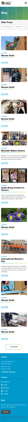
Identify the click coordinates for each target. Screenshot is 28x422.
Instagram (6, 387)
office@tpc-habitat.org (8, 372)
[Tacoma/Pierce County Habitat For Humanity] (6, 3)
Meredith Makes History (13, 151)
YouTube (5, 390)
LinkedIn (5, 393)
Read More (4, 62)
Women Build (7, 56)
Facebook (6, 381)
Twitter (5, 384)
